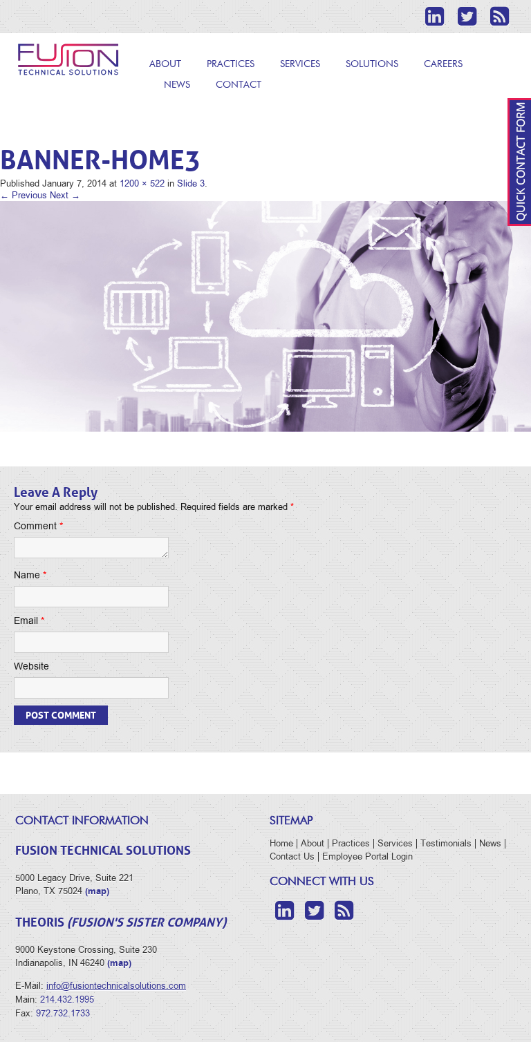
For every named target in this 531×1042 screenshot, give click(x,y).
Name (30, 575)
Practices (230, 64)
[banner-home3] (265, 316)
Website (31, 666)
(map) (97, 891)
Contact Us (292, 856)
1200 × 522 (142, 183)
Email (29, 620)
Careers (443, 64)
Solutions (372, 64)
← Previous (23, 195)
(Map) (119, 962)
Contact (238, 85)
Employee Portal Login (367, 856)
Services (300, 64)
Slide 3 (191, 183)
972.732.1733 (63, 1013)
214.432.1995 (67, 999)
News (177, 85)
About (165, 64)
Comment (38, 526)
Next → (65, 195)
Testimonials (446, 843)
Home (281, 843)
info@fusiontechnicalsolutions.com (116, 986)
